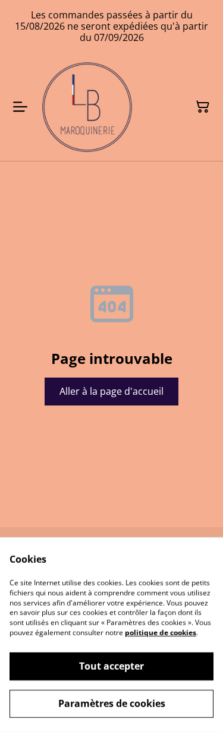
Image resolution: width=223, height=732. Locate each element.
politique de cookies (160, 633)
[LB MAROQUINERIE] (87, 107)
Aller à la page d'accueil (111, 391)
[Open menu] (20, 107)
